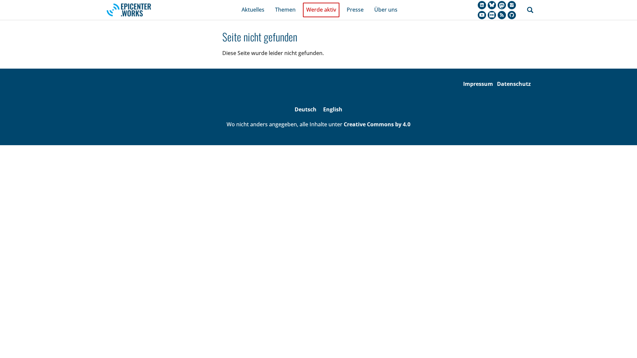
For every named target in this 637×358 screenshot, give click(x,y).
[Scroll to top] (622, 343)
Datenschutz (514, 84)
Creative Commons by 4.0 (377, 124)
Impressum (478, 84)
